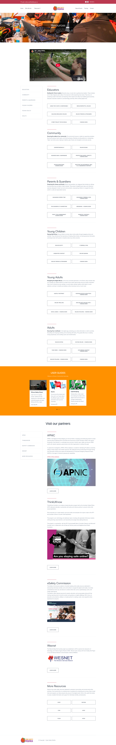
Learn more (53, 491)
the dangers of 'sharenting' (59, 206)
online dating (59, 342)
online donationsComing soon (59, 165)
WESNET (24, 451)
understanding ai (59, 147)
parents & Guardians (28, 100)
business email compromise (59, 155)
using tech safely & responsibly (59, 106)
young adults (26, 110)
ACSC (83, 710)
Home (21, 8)
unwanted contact (59, 253)
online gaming (84, 253)
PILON (59, 718)
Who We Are (28, 8)
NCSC (59, 702)
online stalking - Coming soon (59, 359)
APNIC (24, 435)
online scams (84, 147)
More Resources (27, 456)
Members (92, 1)
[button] (37, 8)
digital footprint (59, 293)
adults (24, 116)
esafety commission (28, 445)
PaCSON (84, 702)
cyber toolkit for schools (59, 122)
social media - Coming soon (59, 311)
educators (25, 89)
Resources (36, 8)
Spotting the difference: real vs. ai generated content (83, 165)
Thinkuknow (26, 440)
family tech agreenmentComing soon (59, 215)
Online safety (59, 245)
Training (86, 8)
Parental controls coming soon (83, 215)
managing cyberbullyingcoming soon (84, 198)
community (25, 94)
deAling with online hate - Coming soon (83, 303)
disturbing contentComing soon (83, 350)
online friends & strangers (84, 114)
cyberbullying (84, 245)
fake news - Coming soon (59, 350)
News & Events (78, 8)
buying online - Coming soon (83, 342)
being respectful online (84, 106)
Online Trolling (59, 302)
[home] (58, 8)
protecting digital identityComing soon (84, 156)
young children (27, 105)
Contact (92, 8)
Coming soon (84, 122)
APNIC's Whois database (53, 456)
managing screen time (59, 197)
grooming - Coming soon (83, 206)
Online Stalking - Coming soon (84, 311)
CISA (59, 710)
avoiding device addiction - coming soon (84, 294)
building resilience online (59, 114)
